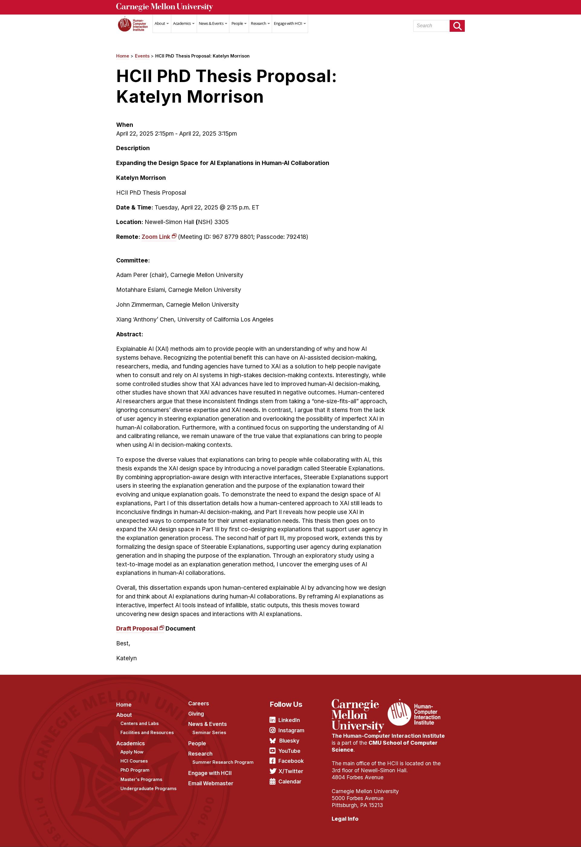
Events (142, 55)
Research (259, 23)
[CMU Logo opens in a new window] (290, 7)
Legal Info (345, 819)
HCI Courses (134, 760)
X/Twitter (290, 771)
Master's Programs (141, 779)
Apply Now (131, 751)
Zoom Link (156, 236)
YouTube (289, 751)
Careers (198, 703)
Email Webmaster (210, 783)
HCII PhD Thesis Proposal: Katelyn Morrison (202, 55)
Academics (182, 23)
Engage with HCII (288, 23)
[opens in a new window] (359, 702)
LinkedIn (289, 720)
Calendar (289, 781)
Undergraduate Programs (148, 788)
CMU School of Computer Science (385, 746)
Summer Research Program (223, 762)
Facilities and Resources (147, 732)
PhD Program (134, 770)
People (237, 23)
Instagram (291, 730)
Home (134, 28)
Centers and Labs (139, 723)
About (160, 23)
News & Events (211, 23)
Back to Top (550, 835)
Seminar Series (209, 732)
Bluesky (289, 740)
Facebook (291, 761)
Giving (196, 713)
